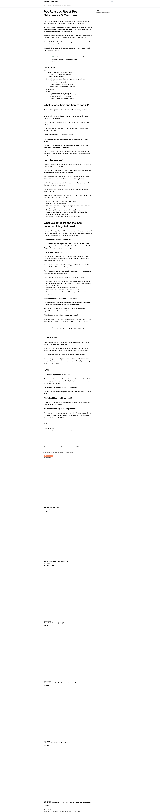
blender (97, 12)
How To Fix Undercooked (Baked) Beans (55, 623)
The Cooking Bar (51, 2)
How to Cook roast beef (57, 76)
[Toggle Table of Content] (45, 70)
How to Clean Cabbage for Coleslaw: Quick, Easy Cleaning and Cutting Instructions (67, 802)
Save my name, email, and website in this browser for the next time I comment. (59, 452)
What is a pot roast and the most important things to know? (67, 79)
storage (108, 12)
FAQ (49, 91)
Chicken (99, 12)
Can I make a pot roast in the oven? (61, 93)
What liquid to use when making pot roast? (63, 84)
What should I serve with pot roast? (61, 96)
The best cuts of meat (51, 244)
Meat (49, 741)
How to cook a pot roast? (58, 82)
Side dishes (105, 12)
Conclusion (51, 89)
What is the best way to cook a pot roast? (63, 98)
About (78, 811)
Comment (46, 433)
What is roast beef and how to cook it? (59, 72)
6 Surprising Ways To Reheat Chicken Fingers (57, 742)
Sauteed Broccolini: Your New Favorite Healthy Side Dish (60, 683)
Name (45, 446)
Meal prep (49, 5)
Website (77, 446)
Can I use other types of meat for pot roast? (63, 95)
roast (47, 421)
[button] (112, 2)
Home (45, 5)
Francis (45, 423)
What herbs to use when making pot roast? (63, 86)
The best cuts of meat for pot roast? (61, 81)
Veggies (45, 621)
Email (61, 446)
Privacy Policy (72, 811)
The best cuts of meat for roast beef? (61, 74)
